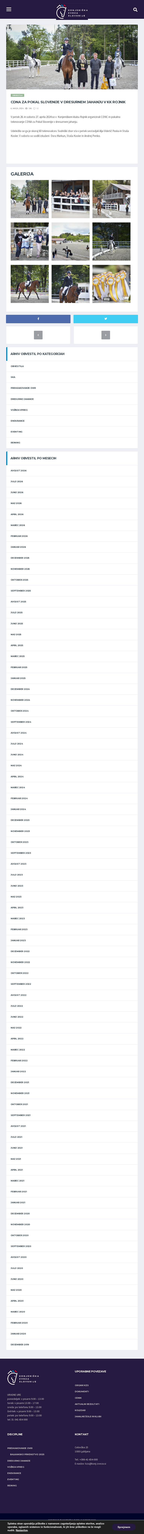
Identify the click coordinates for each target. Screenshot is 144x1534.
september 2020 (21, 1246)
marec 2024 (18, 787)
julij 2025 (16, 612)
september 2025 (21, 590)
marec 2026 (18, 525)
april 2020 (17, 1301)
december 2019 (20, 1344)
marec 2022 (18, 1049)
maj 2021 (16, 1159)
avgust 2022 (18, 995)
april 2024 (17, 776)
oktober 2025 (19, 580)
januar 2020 (18, 1333)
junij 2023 (17, 886)
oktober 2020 (19, 1235)
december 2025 (20, 558)
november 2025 (20, 569)
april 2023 (17, 907)
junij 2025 (17, 623)
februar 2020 (19, 1323)
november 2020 (20, 1224)
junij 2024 (17, 754)
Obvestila (17, 366)
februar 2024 (19, 798)
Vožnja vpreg (19, 410)
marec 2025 (18, 656)
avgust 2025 (18, 601)
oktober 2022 (19, 973)
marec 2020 (18, 1311)
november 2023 (20, 831)
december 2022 (20, 951)
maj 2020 (16, 1290)
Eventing (16, 431)
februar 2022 (19, 1060)
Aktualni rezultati (87, 1404)
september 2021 (21, 1115)
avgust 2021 (18, 1126)
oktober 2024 (19, 711)
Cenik (78, 1398)
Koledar (80, 1410)
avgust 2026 (18, 470)
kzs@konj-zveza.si (95, 1463)
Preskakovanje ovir (23, 388)
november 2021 (20, 1093)
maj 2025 (16, 634)
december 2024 (20, 689)
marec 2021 (17, 1180)
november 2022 (20, 962)
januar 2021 (18, 1202)
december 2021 (20, 1082)
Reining (15, 442)
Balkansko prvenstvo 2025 (27, 1454)
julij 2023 (17, 874)
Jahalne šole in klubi (88, 1416)
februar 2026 (19, 536)
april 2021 (17, 1170)
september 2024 (21, 722)
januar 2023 (18, 940)
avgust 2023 (18, 864)
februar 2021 (19, 1191)
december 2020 (20, 1213)
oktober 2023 (19, 842)
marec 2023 (18, 918)
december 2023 (20, 820)
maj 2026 (16, 503)
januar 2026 (18, 547)
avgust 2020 (18, 1257)
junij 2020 (17, 1279)
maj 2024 (16, 765)
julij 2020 (17, 1268)
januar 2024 (18, 809)
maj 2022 (16, 1027)
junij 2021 (17, 1148)
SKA (13, 377)
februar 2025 (19, 667)
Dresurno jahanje (22, 399)
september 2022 (21, 984)
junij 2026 (17, 492)
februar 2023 (19, 929)
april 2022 (17, 1038)
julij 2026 (17, 481)
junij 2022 (17, 1017)
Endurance (18, 421)
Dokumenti (82, 1391)
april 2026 (17, 514)
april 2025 (17, 645)
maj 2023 (16, 896)
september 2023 (21, 853)
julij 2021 (16, 1137)
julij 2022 (17, 1006)
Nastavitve (22, 1530)
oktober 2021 (19, 1104)
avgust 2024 (18, 733)
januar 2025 (18, 678)
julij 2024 (17, 743)
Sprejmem (124, 1527)
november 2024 (20, 700)
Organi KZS (82, 1385)
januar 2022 (18, 1071)
